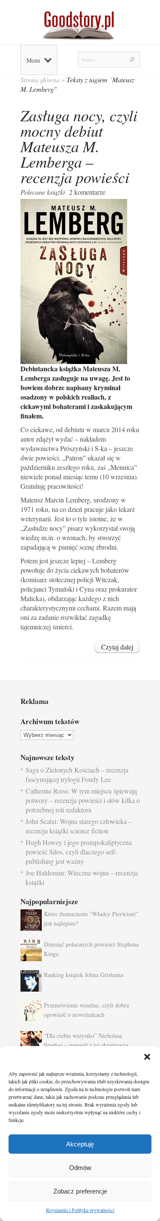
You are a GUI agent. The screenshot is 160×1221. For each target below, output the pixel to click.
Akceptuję (80, 1144)
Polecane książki (42, 191)
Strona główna (40, 79)
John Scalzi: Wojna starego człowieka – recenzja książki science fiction (79, 826)
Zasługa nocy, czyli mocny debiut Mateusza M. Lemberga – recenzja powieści (78, 146)
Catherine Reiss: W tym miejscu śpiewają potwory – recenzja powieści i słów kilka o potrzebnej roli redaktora (83, 800)
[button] (147, 1057)
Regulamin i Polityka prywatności (80, 1209)
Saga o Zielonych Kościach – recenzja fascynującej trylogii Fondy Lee (77, 774)
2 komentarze (87, 191)
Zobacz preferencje (80, 1191)
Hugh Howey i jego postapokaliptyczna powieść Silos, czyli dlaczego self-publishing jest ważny (79, 852)
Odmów (80, 1167)
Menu (33, 60)
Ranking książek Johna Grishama (83, 975)
